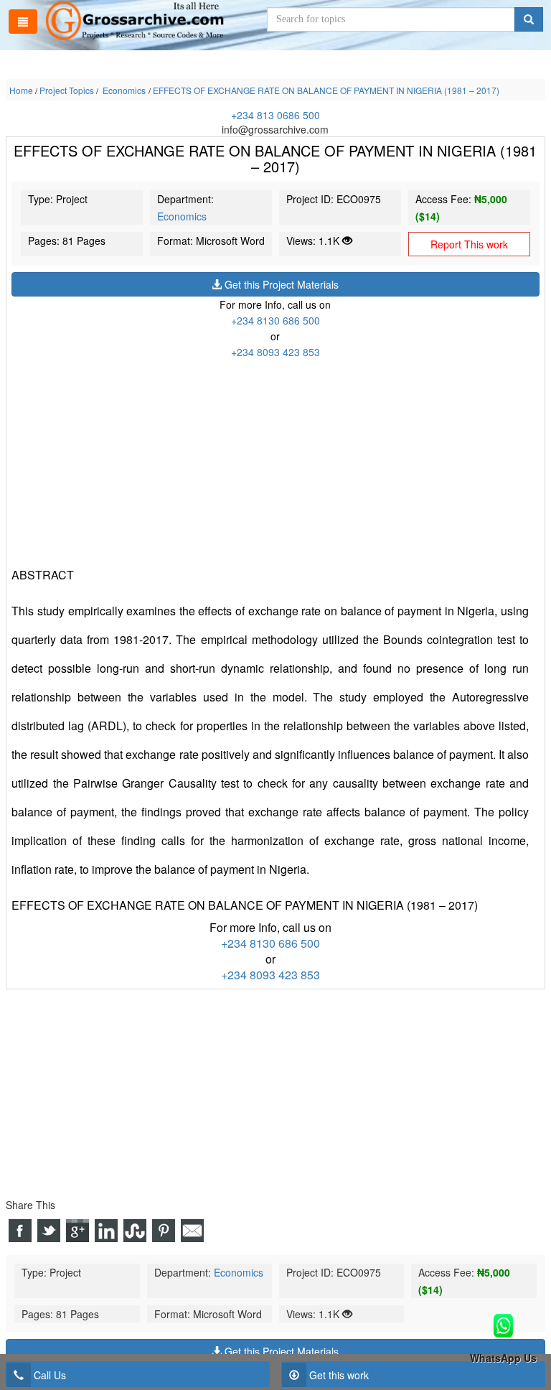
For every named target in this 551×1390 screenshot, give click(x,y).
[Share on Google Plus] (77, 1230)
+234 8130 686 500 (275, 320)
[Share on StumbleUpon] (134, 1230)
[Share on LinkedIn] (106, 1230)
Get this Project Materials (280, 284)
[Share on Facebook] (20, 1230)
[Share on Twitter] (48, 1230)
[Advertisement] (275, 460)
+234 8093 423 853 (275, 352)
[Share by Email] (192, 1230)
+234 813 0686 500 (275, 115)
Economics (182, 216)
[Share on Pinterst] (163, 1230)
